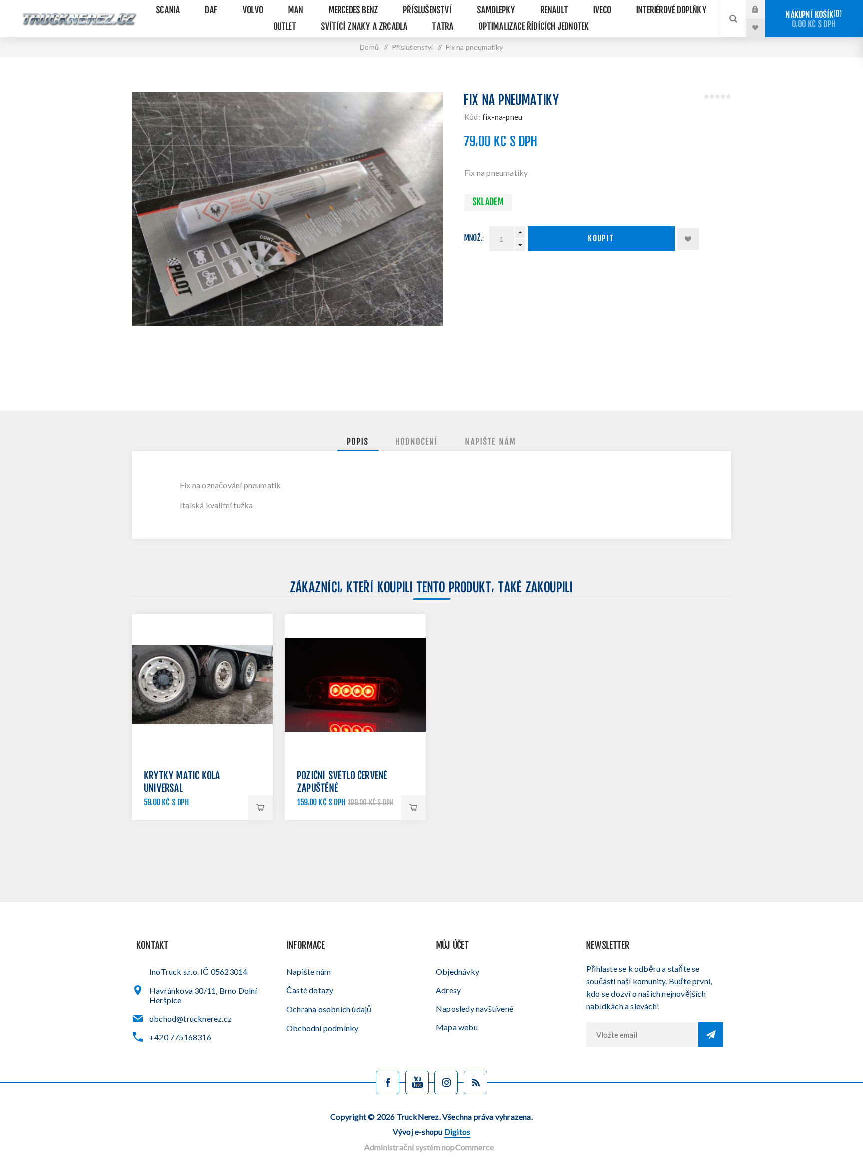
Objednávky (457, 971)
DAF (211, 10)
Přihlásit (763, 9)
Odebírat (710, 1034)
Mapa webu (457, 1027)
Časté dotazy (309, 990)
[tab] (358, 442)
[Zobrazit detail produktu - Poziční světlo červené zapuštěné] (355, 684)
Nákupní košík (813, 19)
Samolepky (496, 10)
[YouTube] (417, 1082)
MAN (296, 10)
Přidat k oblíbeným (688, 239)
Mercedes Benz (354, 10)
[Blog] (475, 1082)
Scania (168, 10)
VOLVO (253, 10)
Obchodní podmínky (322, 1028)
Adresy (448, 990)
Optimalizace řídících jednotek (534, 27)
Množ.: (474, 238)
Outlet (285, 27)
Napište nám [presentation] (490, 442)
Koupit (601, 239)
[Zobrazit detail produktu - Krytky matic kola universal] (202, 684)
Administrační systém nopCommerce (429, 1147)
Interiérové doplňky (671, 10)
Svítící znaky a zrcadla (364, 27)
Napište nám (308, 971)
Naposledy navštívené (474, 1008)
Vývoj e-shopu (431, 1131)
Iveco (602, 10)
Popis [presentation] (358, 442)
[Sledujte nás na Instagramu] (446, 1082)
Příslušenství (427, 10)
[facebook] (387, 1082)
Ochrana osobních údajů (328, 1009)
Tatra (443, 27)
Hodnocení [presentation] (417, 442)
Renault (554, 10)
